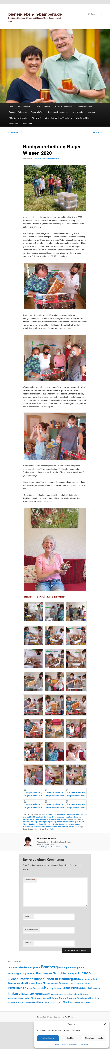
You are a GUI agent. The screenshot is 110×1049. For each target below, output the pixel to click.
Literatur (84, 993)
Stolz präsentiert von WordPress (60, 1017)
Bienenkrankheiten (17, 983)
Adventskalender (17, 967)
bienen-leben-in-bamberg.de (35, 14)
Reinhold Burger (57, 998)
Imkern (71, 826)
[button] (104, 1024)
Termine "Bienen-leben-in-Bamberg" (54, 819)
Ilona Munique (53, 158)
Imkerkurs (26, 994)
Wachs (77, 1002)
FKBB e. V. (79, 983)
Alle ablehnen (71, 1038)
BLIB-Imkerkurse (23, 106)
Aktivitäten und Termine (18, 118)
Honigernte (62, 824)
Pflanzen (46, 998)
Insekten (45, 993)
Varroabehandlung (56, 1003)
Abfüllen (26, 821)
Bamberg (33, 821)
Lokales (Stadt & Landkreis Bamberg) (37, 817)
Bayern (73, 973)
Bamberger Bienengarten (57, 112)
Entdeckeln (33, 824)
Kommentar (30, 880)
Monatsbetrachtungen (16, 998)
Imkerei (84, 814)
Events (37, 106)
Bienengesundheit (87, 979)
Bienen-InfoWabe (37, 112)
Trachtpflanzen (31, 1002)
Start (11, 106)
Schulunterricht (16, 1002)
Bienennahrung (34, 983)
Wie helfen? (36, 118)
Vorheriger (13, 132)
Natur (27, 998)
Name (29, 916)
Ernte (41, 824)
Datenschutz (73, 1044)
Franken (28, 988)
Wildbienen (85, 1002)
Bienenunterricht (69, 983)
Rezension (71, 998)
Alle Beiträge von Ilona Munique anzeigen (54, 847)
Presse (47, 106)
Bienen (84, 973)
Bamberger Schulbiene (18, 112)
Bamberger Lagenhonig (63, 106)
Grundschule (38, 988)
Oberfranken (36, 998)
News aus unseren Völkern (62, 817)
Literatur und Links (83, 118)
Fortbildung (16, 988)
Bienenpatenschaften (84, 106)
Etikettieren (48, 824)
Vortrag (68, 1002)
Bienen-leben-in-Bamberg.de (67, 821)
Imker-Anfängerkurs (91, 988)
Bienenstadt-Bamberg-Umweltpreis (58, 118)
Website (28, 942)
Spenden (91, 112)
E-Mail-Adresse (31, 929)
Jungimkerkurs (57, 994)
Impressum (84, 1044)
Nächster (97, 132)
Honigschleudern (38, 826)
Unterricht (43, 1002)
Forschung (87, 983)
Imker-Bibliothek (78, 112)
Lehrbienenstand (71, 994)
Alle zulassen (48, 1038)
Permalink (49, 829)
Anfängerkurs (34, 967)
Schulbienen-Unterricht (88, 998)
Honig (78, 814)
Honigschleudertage (54, 826)
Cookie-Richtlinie (61, 1044)
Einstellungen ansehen (94, 1038)
